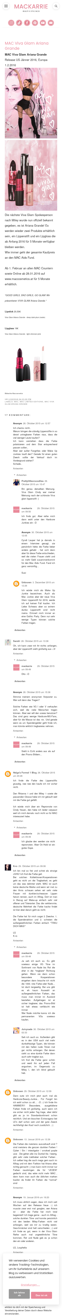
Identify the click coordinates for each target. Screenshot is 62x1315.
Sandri (16, 641)
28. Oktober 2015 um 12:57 (36, 423)
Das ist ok (41, 1295)
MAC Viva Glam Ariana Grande (27, 46)
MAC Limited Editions (31, 402)
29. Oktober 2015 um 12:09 (37, 1091)
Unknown (27, 582)
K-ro (15, 866)
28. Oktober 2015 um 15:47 (35, 482)
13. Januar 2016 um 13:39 (37, 1139)
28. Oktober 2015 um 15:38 (36, 692)
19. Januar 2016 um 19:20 (36, 1197)
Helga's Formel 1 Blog (25, 772)
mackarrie (27, 508)
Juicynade (27, 1029)
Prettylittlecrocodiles (33, 481)
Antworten (18, 468)
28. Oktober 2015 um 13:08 (34, 641)
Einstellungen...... (30, 1285)
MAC (16, 402)
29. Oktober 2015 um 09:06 (32, 866)
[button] (6, 6)
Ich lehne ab (19, 1294)
